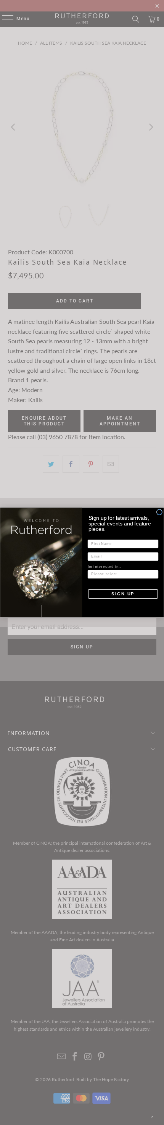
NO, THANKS (123, 605)
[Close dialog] (159, 512)
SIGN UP (123, 594)
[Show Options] (154, 574)
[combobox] (121, 574)
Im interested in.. (104, 567)
